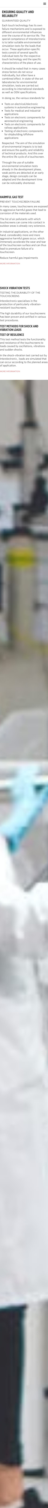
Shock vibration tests (15, 288)
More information (10, 263)
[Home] (15, 4)
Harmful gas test (11, 197)
